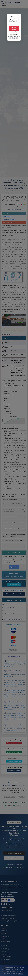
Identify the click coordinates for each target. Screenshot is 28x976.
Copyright (12, 39)
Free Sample (14, 28)
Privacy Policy (14, 37)
